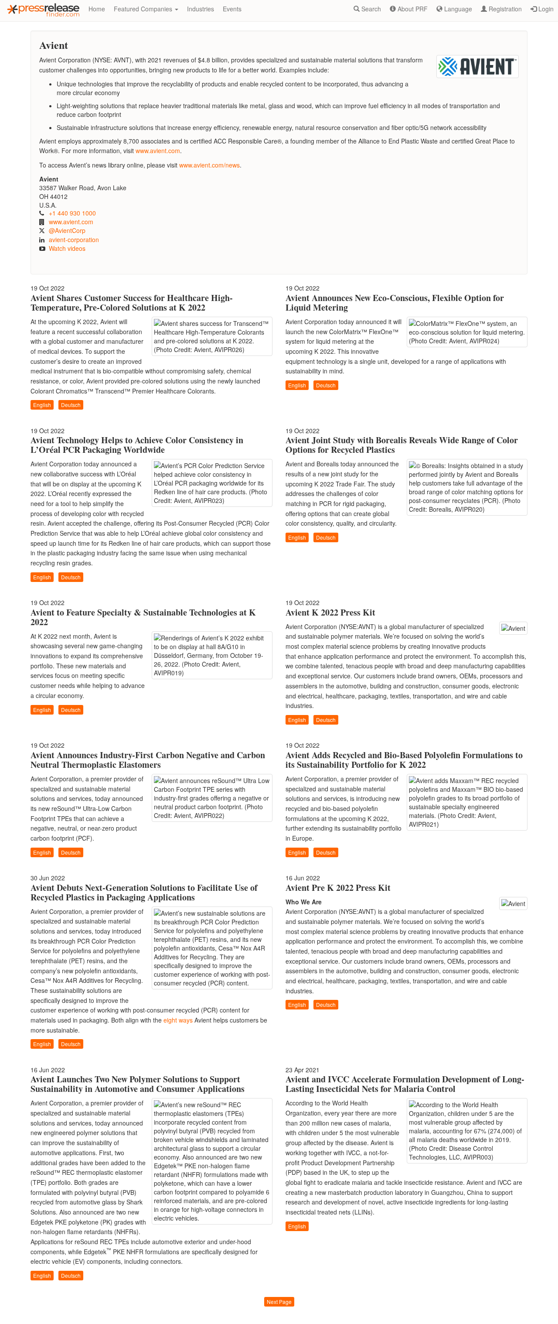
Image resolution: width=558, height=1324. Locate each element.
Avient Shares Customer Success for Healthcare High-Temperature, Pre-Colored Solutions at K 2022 (132, 302)
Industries (200, 8)
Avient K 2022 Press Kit (330, 612)
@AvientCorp (67, 230)
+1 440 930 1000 (72, 213)
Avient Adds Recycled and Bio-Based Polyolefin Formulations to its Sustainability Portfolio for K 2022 (404, 760)
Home (96, 8)
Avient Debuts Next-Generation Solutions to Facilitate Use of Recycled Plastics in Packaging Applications (144, 892)
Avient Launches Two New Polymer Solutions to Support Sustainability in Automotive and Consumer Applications (138, 1084)
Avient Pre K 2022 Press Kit (338, 887)
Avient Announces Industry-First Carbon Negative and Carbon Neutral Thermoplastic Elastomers (148, 760)
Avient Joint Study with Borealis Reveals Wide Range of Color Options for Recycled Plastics (402, 445)
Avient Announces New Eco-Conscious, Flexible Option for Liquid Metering (395, 302)
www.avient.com (158, 150)
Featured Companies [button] (144, 8)
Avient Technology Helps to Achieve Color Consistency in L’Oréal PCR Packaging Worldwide (137, 445)
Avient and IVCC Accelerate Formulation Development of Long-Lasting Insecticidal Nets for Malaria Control (405, 1084)
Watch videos (67, 248)
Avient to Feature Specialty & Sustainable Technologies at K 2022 (143, 617)
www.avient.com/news (209, 165)
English (42, 404)
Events (232, 8)
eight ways (178, 1020)
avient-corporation (74, 239)
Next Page (279, 1301)
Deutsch (71, 404)
